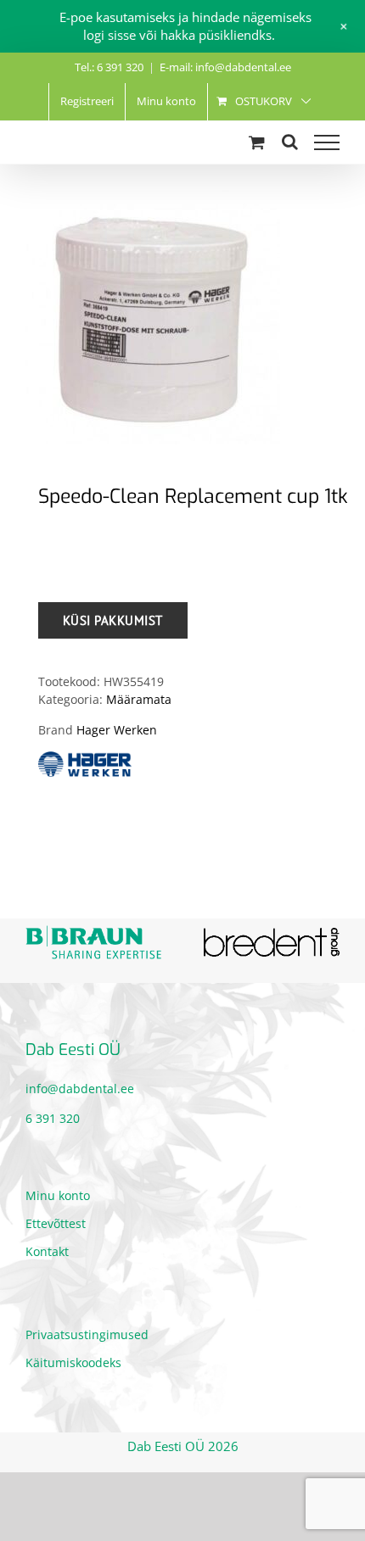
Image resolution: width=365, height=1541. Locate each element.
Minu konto (57, 1195)
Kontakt (47, 1251)
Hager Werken (116, 730)
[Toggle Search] (290, 141)
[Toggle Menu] (327, 142)
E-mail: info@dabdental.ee (225, 67)
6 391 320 (52, 1118)
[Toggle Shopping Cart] (257, 142)
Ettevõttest (55, 1223)
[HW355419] (182, 317)
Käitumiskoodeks (73, 1362)
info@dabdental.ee (79, 1088)
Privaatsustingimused (87, 1334)
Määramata (138, 699)
